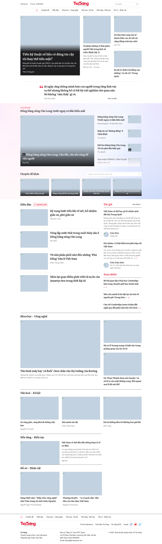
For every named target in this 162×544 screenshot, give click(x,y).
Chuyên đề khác (29, 174)
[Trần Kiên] (106, 234)
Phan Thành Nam (68, 426)
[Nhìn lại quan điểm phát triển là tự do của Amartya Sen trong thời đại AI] (34, 283)
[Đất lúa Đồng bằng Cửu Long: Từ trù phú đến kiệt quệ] (134, 148)
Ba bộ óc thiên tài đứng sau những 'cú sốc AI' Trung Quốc (127, 73)
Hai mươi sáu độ (70, 422)
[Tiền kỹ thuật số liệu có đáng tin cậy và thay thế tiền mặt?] (50, 34)
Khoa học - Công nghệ (70, 10)
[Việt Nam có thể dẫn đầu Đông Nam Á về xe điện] (40, 453)
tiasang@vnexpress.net (73, 540)
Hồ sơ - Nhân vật (120, 10)
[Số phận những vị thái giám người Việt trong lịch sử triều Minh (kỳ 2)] (97, 29)
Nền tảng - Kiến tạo (103, 10)
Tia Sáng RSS (116, 524)
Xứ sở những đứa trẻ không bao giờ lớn (122, 422)
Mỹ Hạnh (53, 241)
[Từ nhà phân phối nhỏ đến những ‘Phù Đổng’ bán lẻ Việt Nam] (34, 261)
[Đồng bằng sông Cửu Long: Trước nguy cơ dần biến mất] (134, 119)
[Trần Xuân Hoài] (106, 265)
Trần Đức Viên (55, 219)
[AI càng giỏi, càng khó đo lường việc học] (39, 408)
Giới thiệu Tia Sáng (102, 524)
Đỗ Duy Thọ (87, 67)
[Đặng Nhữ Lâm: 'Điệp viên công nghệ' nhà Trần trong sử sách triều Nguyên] (40, 483)
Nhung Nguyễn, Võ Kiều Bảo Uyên (110, 123)
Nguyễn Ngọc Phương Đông (30, 505)
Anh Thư (117, 45)
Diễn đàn (55, 10)
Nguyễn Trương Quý (70, 505)
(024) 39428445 (73, 538)
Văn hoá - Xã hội (87, 10)
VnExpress (24, 4)
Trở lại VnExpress (86, 524)
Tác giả (108, 204)
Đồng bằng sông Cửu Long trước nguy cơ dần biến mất (52, 111)
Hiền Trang (107, 426)
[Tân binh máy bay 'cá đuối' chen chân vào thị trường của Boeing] (60, 344)
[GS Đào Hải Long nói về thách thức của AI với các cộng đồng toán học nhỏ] (128, 24)
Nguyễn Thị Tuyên (27, 429)
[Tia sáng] (81, 4)
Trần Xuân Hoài (117, 262)
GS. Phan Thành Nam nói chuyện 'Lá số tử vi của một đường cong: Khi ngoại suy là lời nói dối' (122, 381)
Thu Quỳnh (102, 138)
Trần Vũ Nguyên (28, 72)
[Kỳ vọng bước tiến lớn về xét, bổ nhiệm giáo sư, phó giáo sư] (34, 217)
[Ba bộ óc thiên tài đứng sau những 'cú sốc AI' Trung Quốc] (128, 59)
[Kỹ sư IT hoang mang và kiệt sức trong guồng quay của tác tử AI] (123, 331)
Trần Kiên (114, 233)
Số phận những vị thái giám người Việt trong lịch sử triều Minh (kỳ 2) (96, 49)
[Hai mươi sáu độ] (81, 408)
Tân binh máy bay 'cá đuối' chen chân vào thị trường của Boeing (58, 371)
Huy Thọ (26, 163)
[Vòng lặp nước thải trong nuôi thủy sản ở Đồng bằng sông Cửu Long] (34, 239)
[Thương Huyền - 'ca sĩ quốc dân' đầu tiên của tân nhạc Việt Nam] (82, 483)
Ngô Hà (64, 461)
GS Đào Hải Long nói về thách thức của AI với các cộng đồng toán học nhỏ (126, 38)
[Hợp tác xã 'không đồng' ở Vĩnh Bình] (134, 133)
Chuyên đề (45, 10)
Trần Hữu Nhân (49, 98)
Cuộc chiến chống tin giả (34, 193)
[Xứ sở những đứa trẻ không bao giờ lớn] (122, 408)
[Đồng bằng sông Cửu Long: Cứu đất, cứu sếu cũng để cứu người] (57, 140)
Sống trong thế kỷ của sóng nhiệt (65, 193)
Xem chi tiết (112, 98)
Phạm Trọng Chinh (57, 263)
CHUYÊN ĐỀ (25, 108)
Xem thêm (136, 204)
